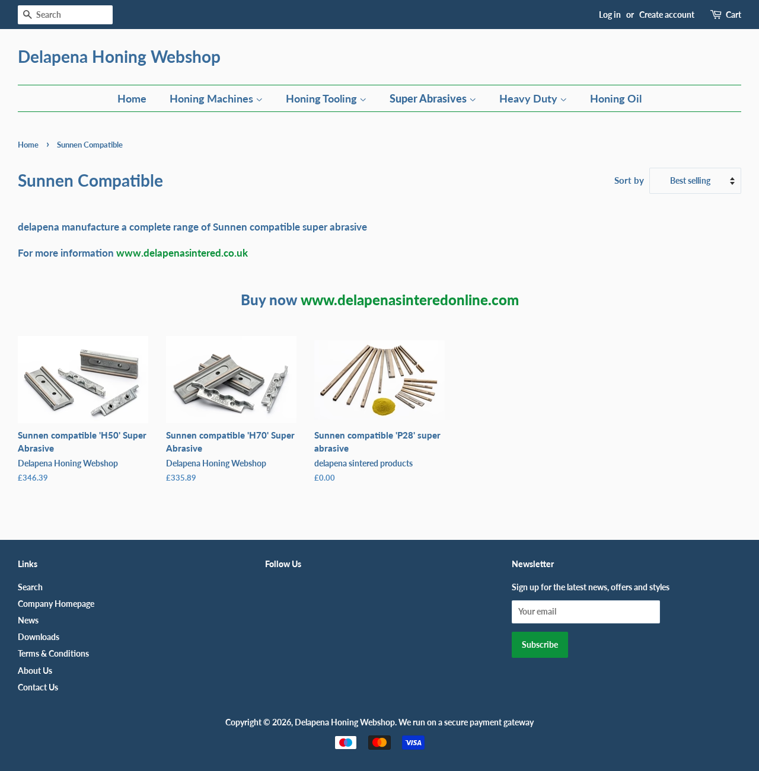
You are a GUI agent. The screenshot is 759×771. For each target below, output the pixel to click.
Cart (733, 14)
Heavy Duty (529, 98)
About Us (35, 671)
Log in (610, 14)
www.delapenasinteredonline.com (410, 299)
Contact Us (38, 687)
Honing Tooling (322, 98)
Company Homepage (56, 604)
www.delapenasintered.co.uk (182, 253)
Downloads (38, 637)
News (28, 620)
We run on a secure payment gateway (466, 722)
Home (131, 98)
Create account (666, 14)
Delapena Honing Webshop (119, 56)
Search (30, 587)
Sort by (629, 180)
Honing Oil (616, 98)
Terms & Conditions (53, 653)
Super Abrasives (429, 98)
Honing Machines (213, 98)
